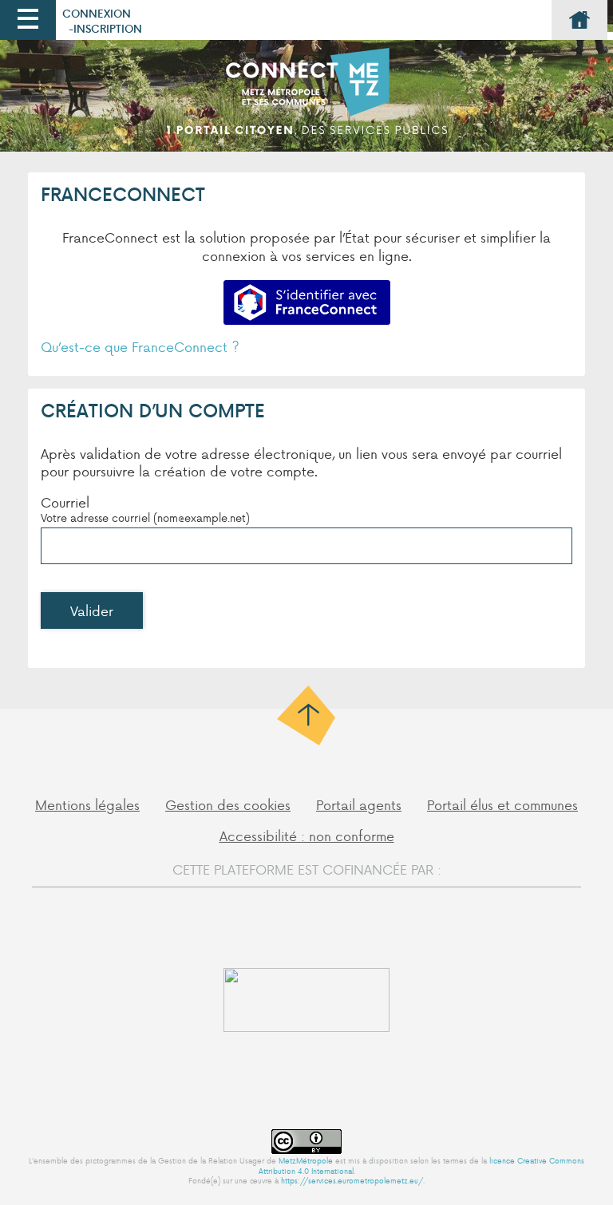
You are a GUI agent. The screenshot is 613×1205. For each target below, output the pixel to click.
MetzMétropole (306, 1160)
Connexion (96, 13)
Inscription (107, 28)
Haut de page (307, 715)
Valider (91, 610)
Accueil (579, 20)
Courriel (65, 502)
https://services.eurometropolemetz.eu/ (352, 1180)
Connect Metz (306, 100)
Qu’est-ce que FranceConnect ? (140, 346)
